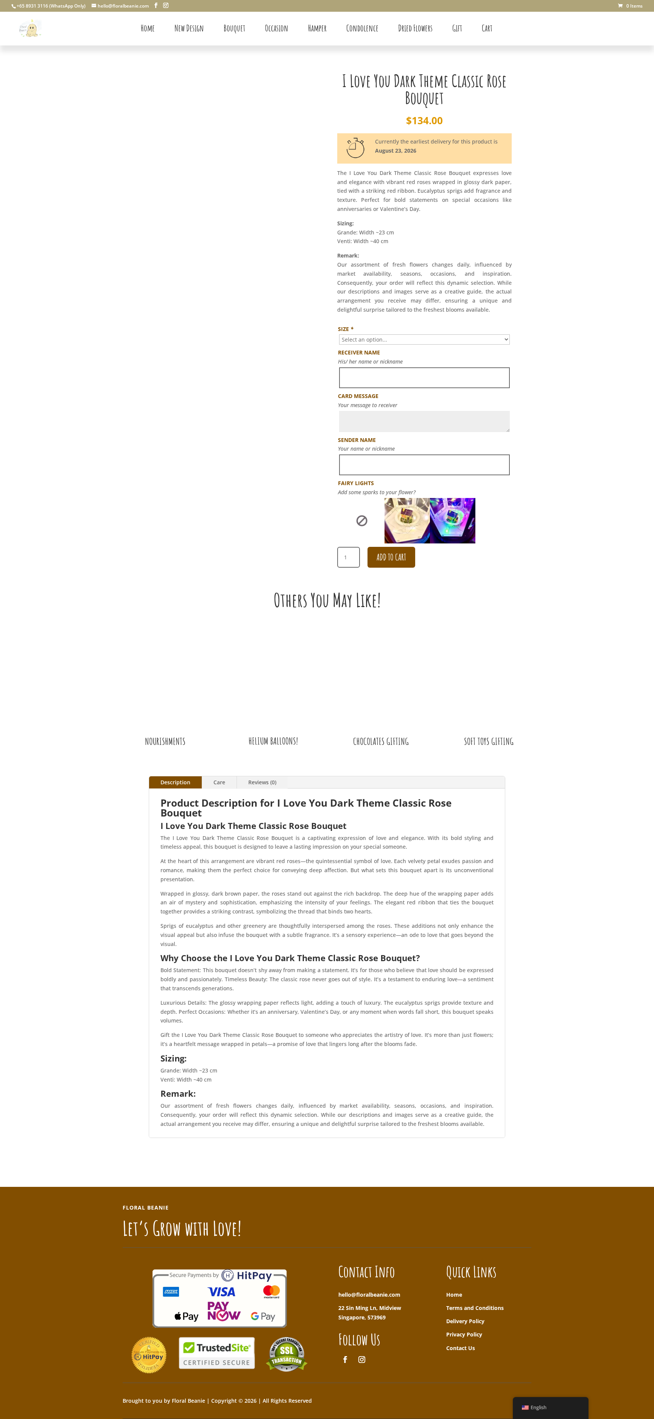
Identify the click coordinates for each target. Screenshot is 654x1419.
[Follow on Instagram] (362, 1359)
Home (454, 1294)
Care (219, 782)
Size (345, 329)
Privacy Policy (464, 1334)
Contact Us (460, 1348)
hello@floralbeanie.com (369, 1294)
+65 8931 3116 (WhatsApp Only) (51, 6)
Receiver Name (359, 352)
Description (175, 782)
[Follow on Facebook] (345, 1359)
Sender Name (357, 439)
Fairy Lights (356, 483)
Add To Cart (391, 557)
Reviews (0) (262, 782)
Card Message (358, 396)
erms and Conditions (476, 1307)
